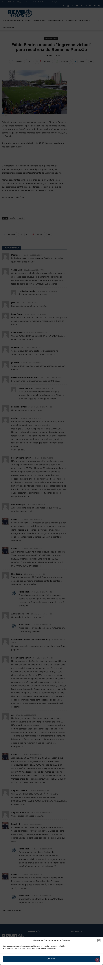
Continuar (51, 958)
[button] (99, 940)
